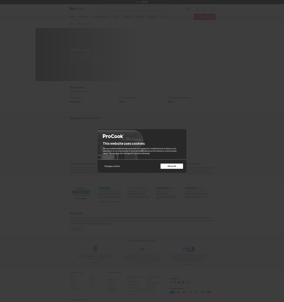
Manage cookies (112, 166)
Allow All (172, 166)
